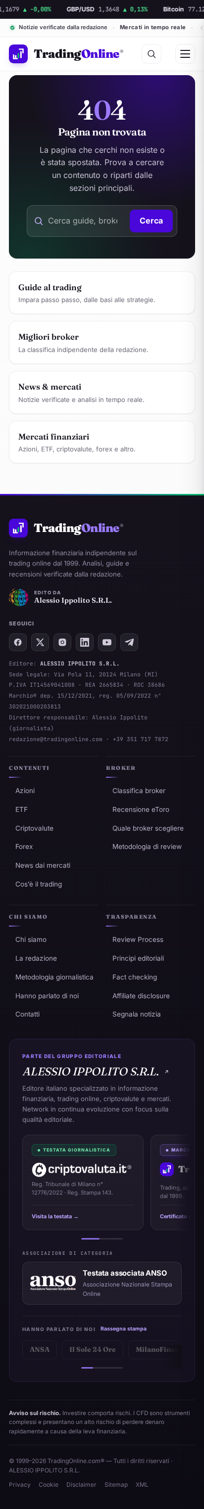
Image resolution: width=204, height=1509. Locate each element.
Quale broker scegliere (148, 828)
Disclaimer (81, 1484)
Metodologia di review (147, 846)
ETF (21, 809)
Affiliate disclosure (141, 996)
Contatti (27, 1014)
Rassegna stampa (124, 1329)
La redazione (36, 958)
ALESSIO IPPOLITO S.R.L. (90, 1071)
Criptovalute (34, 828)
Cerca (151, 220)
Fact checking (134, 977)
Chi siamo (31, 939)
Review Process (137, 939)
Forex (24, 846)
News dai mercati (42, 865)
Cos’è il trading (38, 884)
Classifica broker (138, 791)
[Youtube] (107, 642)
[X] (40, 642)
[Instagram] (62, 642)
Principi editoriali (138, 958)
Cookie (48, 1484)
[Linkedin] (85, 642)
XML (142, 1484)
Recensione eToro (140, 809)
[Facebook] (18, 642)
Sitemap (116, 1484)
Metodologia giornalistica (54, 977)
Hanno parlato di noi (47, 996)
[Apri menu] (185, 54)
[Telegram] (129, 642)
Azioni (25, 791)
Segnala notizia (136, 1014)
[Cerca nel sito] (151, 54)
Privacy (20, 1484)
